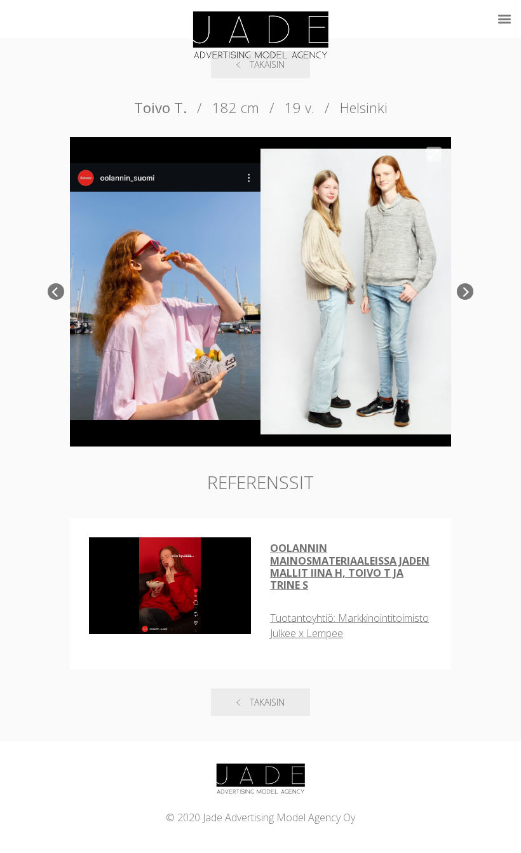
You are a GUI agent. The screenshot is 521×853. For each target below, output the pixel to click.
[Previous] (56, 291)
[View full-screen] (434, 154)
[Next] (465, 291)
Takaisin (267, 702)
